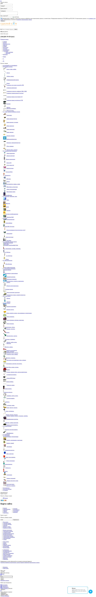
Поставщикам (6, 49)
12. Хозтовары (6, 435)
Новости (5, 45)
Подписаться (16, 519)
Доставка (5, 48)
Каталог (5, 42)
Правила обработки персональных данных (30, 562)
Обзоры (5, 46)
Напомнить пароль (5, 580)
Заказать (3, 20)
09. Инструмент (6, 303)
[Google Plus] (5, 500)
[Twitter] (2, 500)
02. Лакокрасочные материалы (10, 150)
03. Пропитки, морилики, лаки (10, 196)
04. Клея (5, 218)
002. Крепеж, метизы (7, 66)
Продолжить (3, 593)
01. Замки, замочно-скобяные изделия (11, 111)
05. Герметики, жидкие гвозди (10, 241)
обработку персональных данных (24, 19)
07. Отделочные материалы (9, 268)
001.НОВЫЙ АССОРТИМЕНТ (10, 65)
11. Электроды (6, 434)
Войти (2, 579)
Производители (6, 44)
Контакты (5, 54)
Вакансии (8, 53)
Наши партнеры (9, 52)
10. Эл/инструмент (7, 426)
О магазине (5, 51)
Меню (4, 56)
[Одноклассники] (4, 500)
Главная (5, 41)
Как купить (5, 47)
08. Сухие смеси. (7, 296)
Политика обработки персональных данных (10, 562)
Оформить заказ (4, 594)
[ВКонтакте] (1, 500)
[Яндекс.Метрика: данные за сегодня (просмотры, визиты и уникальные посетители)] (5, 595)
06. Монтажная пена (7, 260)
